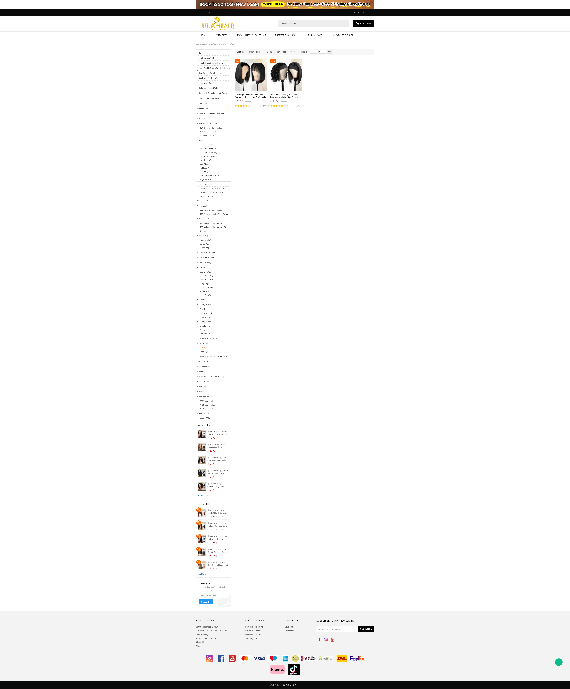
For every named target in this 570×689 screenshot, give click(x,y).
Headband (202, 391)
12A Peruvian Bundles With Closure (214, 214)
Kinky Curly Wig (206, 295)
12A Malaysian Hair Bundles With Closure (213, 229)
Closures (202, 184)
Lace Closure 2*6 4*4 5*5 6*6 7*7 (214, 188)
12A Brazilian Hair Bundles (211, 128)
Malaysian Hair (204, 218)
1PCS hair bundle (207, 409)
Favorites (281, 51)
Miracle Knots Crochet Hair (251, 35)
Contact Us (290, 630)
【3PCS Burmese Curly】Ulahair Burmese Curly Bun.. (217, 552)
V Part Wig (204, 171)
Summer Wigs (204, 201)
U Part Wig (204, 247)
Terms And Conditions (206, 638)
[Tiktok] (293, 669)
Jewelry (201, 371)
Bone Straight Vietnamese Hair (211, 113)
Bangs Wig (204, 244)
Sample (201, 299)
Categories (221, 35)
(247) (286, 106)
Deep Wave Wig (206, 279)
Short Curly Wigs (207, 287)
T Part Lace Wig (204, 262)
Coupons (289, 626)
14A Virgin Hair (204, 321)
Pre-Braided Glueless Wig (210, 175)
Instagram (326, 640)
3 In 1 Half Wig (314, 35)
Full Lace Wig (205, 168)
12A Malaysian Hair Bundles (211, 223)
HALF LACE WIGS (207, 144)
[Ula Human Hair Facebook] (221, 658)
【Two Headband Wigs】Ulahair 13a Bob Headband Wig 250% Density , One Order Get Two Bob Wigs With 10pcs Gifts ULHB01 (285, 98)
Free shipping (204, 413)
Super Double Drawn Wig (208, 98)
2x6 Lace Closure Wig (209, 148)
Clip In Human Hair (206, 257)
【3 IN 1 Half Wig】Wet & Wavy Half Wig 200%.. (217, 472)
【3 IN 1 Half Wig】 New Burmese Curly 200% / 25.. (218, 459)
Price (302, 51)
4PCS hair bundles (207, 405)
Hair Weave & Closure (207, 123)
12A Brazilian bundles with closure (214, 131)
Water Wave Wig (207, 291)
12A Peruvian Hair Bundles (211, 210)
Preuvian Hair (205, 317)
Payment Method (253, 634)
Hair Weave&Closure (342, 35)
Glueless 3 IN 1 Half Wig (208, 78)
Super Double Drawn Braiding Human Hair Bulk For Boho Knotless (214, 70)
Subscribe (206, 602)
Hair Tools (202, 386)
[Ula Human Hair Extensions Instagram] (209, 658)
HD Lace (201, 118)
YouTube (332, 640)
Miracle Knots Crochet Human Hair (212, 63)
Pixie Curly (202, 103)
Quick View (251, 84)
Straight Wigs (205, 272)
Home (203, 35)
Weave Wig (203, 235)
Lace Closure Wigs (207, 156)
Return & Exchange (253, 630)
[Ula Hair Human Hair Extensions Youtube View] (232, 658)
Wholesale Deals (207, 135)
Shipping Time (251, 638)
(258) (250, 106)
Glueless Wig (203, 108)
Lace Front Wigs (206, 160)
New (293, 51)
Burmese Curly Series (286, 35)
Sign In (355, 12)
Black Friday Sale (205, 83)
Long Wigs (204, 351)
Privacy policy (202, 634)
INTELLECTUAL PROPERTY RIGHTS (211, 630)
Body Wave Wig (206, 276)
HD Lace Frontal (206, 196)
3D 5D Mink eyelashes (207, 338)
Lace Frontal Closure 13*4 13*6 (213, 192)
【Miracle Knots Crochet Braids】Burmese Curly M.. (217, 526)
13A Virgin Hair (204, 304)
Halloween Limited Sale (208, 88)
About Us (200, 642)
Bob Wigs (230, 44)
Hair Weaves (203, 396)
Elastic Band (203, 381)
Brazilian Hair (205, 309)
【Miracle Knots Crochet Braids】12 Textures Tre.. (217, 432)
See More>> (203, 495)
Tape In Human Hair (206, 252)
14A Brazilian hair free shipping (211, 376)
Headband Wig (206, 240)
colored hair (203, 361)
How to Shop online (254, 626)
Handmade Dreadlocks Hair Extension (214, 93)
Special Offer (219, 44)
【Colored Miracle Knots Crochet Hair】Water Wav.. (217, 447)
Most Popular (255, 51)
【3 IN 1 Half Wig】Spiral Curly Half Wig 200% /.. (217, 485)
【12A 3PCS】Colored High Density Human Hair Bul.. (217, 565)
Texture (201, 267)
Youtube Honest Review (207, 626)
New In (201, 53)
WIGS (200, 140)
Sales (269, 51)
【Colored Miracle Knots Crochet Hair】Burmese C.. (217, 513)
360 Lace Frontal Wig (208, 152)
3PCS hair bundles (207, 401)
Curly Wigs (204, 283)
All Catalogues (204, 366)
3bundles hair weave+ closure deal (212, 356)
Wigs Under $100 (207, 179)
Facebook (319, 640)
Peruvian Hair (204, 206)
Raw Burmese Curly (206, 58)
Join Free (364, 12)
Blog (198, 646)
